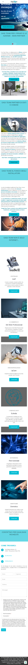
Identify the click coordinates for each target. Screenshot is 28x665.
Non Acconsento (7, 613)
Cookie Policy (18, 663)
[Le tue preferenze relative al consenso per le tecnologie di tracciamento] (25, 662)
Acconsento (6, 615)
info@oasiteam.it (9, 561)
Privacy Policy (10, 663)
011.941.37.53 (8, 555)
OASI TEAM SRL (19, 657)
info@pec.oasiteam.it (21, 662)
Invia (3, 630)
